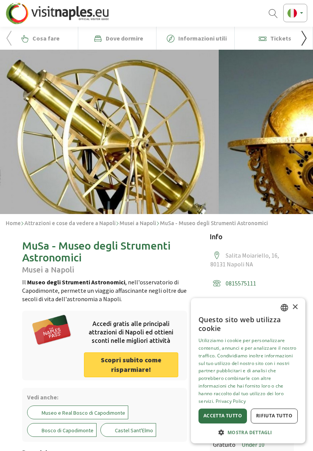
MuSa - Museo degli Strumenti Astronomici (214, 223)
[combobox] (284, 307)
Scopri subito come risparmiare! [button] (131, 364)
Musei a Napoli (137, 223)
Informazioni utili (202, 38)
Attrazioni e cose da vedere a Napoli (70, 223)
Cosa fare (45, 38)
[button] (304, 38)
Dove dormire (124, 38)
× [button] (295, 307)
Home (13, 223)
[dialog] (248, 370)
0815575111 (241, 283)
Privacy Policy (231, 401)
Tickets (280, 38)
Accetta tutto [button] (222, 415)
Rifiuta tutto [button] (274, 415)
